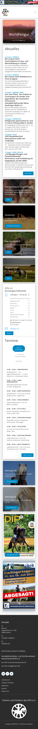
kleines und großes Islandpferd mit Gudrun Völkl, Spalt (18, 411)
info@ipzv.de (14, 329)
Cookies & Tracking (7, 683)
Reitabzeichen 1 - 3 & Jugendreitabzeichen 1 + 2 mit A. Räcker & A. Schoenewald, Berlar (17, 373)
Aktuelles (12, 48)
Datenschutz (5, 680)
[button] (35, 12)
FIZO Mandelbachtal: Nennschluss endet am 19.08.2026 (15, 138)
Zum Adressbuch (11, 507)
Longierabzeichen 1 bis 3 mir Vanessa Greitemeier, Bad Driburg (19, 437)
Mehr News (28, 173)
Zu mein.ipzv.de (11, 481)
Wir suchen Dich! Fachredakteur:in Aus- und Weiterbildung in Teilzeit (16, 61)
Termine (11, 340)
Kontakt (9, 333)
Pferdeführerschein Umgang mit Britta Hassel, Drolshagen (19, 420)
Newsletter (5, 691)
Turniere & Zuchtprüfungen (20, 355)
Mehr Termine (27, 455)
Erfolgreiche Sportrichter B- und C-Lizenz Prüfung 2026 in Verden (19, 122)
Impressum (4, 686)
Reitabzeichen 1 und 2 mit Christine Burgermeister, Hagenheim (18, 393)
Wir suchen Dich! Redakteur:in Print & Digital (18, 77)
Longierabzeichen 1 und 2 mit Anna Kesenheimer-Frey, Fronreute (18, 446)
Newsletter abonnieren (13, 226)
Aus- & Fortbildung (19, 348)
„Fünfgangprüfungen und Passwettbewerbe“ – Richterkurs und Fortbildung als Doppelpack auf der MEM (19, 157)
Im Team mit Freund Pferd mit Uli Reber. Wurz (18, 429)
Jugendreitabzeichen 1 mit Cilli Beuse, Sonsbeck (18, 402)
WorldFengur (19, 34)
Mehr (8, 199)
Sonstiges (19, 361)
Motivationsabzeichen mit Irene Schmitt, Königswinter (17, 383)
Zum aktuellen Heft (12, 555)
